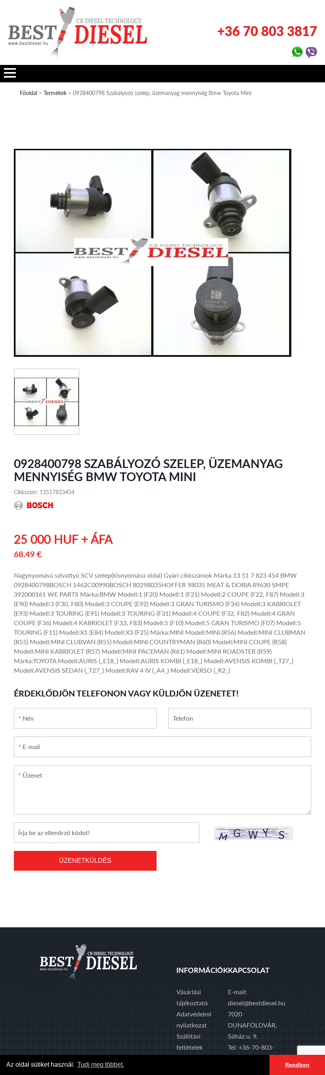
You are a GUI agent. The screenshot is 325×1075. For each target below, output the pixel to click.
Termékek (55, 92)
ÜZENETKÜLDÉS (85, 860)
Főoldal (28, 92)
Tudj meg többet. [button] (100, 1064)
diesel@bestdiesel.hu (256, 1003)
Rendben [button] (297, 1065)
